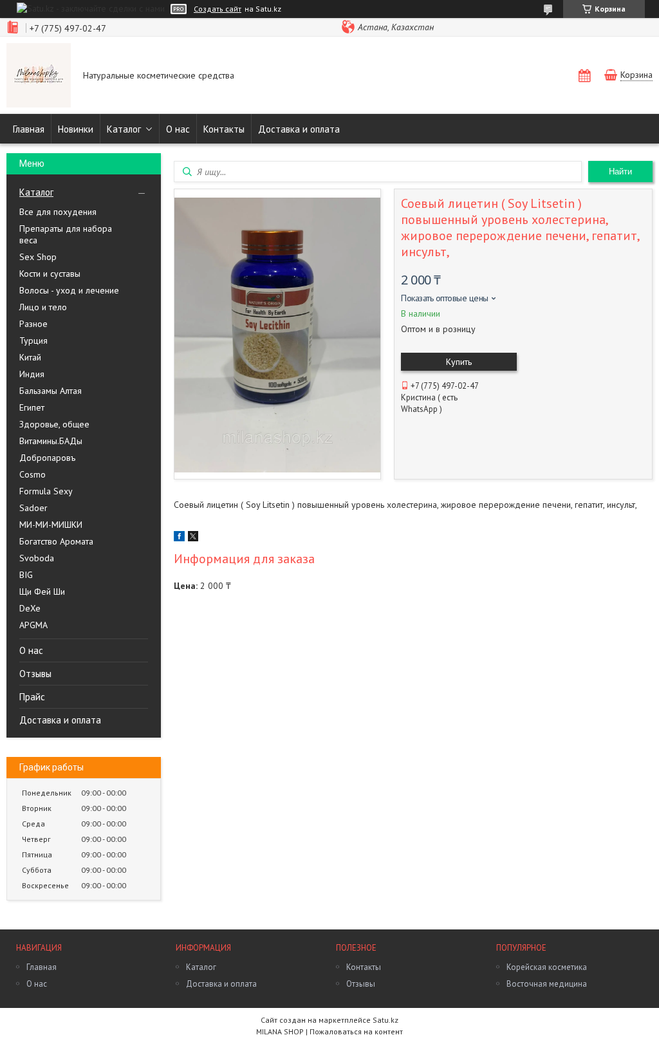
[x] (193, 538)
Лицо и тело (43, 307)
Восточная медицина (546, 983)
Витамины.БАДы (50, 441)
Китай (30, 357)
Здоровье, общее (54, 424)
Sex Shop (38, 257)
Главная (28, 129)
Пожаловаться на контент (356, 1031)
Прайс (32, 697)
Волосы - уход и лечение (69, 290)
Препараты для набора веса (65, 234)
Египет (31, 407)
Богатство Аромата (56, 541)
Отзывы (35, 673)
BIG (26, 575)
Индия (31, 374)
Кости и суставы (49, 273)
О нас (178, 129)
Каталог (124, 129)
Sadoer (33, 508)
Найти (620, 171)
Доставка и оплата (299, 129)
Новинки (75, 129)
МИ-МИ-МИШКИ (50, 524)
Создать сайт (217, 9)
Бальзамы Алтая (50, 390)
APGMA (33, 625)
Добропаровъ (47, 457)
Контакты (224, 129)
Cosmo (32, 474)
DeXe (30, 608)
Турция (33, 340)
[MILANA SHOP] (38, 76)
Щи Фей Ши (42, 591)
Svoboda (36, 558)
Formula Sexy (46, 491)
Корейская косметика (546, 967)
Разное (33, 324)
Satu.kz (385, 1020)
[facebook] (179, 538)
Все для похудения (58, 212)
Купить (459, 362)
